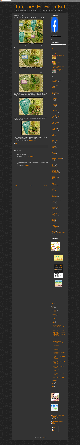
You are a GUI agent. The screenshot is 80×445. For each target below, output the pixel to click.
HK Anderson (54, 153)
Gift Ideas (53, 142)
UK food (53, 221)
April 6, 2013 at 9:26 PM (25, 161)
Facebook (53, 129)
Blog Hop (53, 91)
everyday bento (54, 128)
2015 (53, 306)
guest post (53, 148)
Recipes (53, 201)
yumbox (53, 235)
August (54, 315)
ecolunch (53, 127)
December (55, 310)
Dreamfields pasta (55, 122)
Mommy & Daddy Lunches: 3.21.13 (58, 342)
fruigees (53, 135)
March (54, 322)
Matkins (53, 173)
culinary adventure (55, 112)
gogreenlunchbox (55, 145)
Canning (53, 99)
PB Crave (53, 188)
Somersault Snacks (55, 207)
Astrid (54, 427)
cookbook (53, 106)
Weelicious (54, 231)
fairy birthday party (55, 130)
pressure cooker (54, 196)
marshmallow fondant (55, 172)
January (54, 380)
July (53, 317)
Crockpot (53, 109)
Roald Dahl (54, 203)
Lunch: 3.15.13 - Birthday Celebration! (59, 352)
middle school (54, 176)
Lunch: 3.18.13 (55, 348)
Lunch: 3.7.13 (55, 370)
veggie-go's (54, 225)
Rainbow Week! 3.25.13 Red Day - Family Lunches (58, 337)
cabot (53, 94)
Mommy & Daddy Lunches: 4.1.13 (58, 326)
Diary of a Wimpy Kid (55, 116)
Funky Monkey (54, 140)
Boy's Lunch (54, 92)
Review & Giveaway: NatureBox (60, 70)
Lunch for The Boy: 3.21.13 (57, 341)
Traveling (53, 220)
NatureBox (53, 179)
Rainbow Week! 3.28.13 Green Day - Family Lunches (59, 330)
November (55, 311)
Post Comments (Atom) (22, 187)
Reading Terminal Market (56, 200)
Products (53, 197)
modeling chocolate (55, 177)
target (53, 214)
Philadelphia (54, 191)
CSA (52, 111)
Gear (53, 141)
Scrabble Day (54, 206)
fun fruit (53, 136)
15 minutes (54, 79)
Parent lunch (54, 185)
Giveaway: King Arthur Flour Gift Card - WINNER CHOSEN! (59, 67)
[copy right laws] (54, 423)
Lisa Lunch (54, 164)
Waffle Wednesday (55, 230)
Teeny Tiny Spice (54, 215)
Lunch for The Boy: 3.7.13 (57, 371)
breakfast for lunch (55, 93)
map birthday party (55, 171)
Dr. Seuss (53, 118)
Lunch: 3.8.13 (55, 367)
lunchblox (53, 169)
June (54, 318)
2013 (53, 309)
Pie (52, 194)
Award (53, 86)
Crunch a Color (54, 110)
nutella (53, 183)
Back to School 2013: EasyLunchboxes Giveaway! (60, 62)
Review (53, 202)
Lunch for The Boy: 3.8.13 (57, 369)
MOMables (53, 178)
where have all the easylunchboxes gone (58, 232)
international (54, 157)
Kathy (54, 430)
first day (53, 134)
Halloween (53, 149)
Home (31, 185)
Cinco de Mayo (54, 104)
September (55, 314)
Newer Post (16, 185)
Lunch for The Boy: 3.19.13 (57, 345)
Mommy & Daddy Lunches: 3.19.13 (58, 346)
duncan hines (54, 123)
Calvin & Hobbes (54, 98)
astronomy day (54, 85)
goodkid (53, 146)
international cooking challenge (57, 158)
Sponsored (54, 208)
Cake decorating (54, 97)
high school (54, 152)
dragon (53, 121)
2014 (53, 307)
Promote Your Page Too (54, 32)
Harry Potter (54, 151)
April (54, 321)
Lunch (53, 165)
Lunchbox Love (54, 170)
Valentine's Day (54, 224)
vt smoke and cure (55, 226)
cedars (53, 100)
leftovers (53, 163)
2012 (53, 382)
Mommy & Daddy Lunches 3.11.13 (58, 366)
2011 (53, 383)
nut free (53, 182)
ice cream (53, 154)
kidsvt (53, 160)
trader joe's (54, 219)
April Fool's (54, 82)
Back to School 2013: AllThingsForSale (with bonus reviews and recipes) (61, 56)
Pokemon (53, 195)
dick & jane (54, 117)
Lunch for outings (55, 166)
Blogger (44, 437)
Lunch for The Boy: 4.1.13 (57, 325)
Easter (53, 124)
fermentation (54, 133)
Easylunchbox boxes (32, 140)
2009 (53, 386)
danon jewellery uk (31, 156)
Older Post (45, 185)
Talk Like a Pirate (54, 213)
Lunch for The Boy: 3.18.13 (57, 349)
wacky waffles (54, 227)
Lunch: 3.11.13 (55, 363)
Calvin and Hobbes (55, 417)
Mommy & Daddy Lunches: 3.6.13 (58, 377)
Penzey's (53, 189)
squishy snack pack (55, 209)
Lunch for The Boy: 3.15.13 (57, 353)
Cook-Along (54, 105)
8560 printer (27, 165)
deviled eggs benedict (55, 115)
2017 (53, 303)
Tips (52, 218)
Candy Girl (55, 429)
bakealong (53, 87)
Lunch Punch (54, 167)
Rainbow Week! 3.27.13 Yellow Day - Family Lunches (59, 333)
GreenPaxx (54, 147)
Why (52, 234)
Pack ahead (54, 184)
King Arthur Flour (54, 161)
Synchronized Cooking (55, 212)
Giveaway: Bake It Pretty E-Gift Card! (58, 53)
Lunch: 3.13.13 (55, 358)
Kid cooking (54, 159)
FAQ (52, 48)
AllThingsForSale (55, 81)
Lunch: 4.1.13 (55, 323)
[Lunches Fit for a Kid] (54, 31)
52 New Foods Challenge (56, 80)
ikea (52, 155)
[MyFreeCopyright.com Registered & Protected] (58, 422)
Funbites (53, 139)
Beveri (53, 88)
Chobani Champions (55, 103)
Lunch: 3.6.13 (55, 374)
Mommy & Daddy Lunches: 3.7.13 (58, 373)
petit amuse (54, 190)
